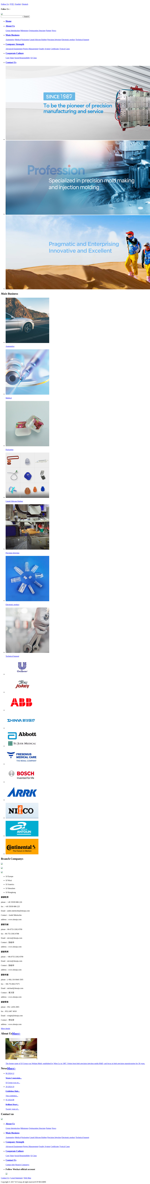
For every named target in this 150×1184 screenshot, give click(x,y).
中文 (12, 4)
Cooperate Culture (15, 53)
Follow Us (5, 4)
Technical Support (82, 40)
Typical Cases (64, 49)
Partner (48, 31)
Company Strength (15, 44)
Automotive (10, 40)
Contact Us (11, 62)
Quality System (44, 49)
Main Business (12, 35)
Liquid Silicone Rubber (38, 40)
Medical (18, 40)
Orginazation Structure (37, 31)
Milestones (24, 31)
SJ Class (33, 58)
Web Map (27, 1178)
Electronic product (68, 40)
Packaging (25, 40)
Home (8, 21)
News (54, 31)
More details (5, 1029)
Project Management (30, 49)
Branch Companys (22, 1165)
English (18, 4)
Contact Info (10, 1165)
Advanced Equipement (14, 49)
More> (16, 1033)
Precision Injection (54, 40)
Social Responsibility (22, 58)
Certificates (55, 49)
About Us (10, 26)
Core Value (10, 58)
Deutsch (25, 4)
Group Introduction (13, 31)
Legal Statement (16, 1178)
